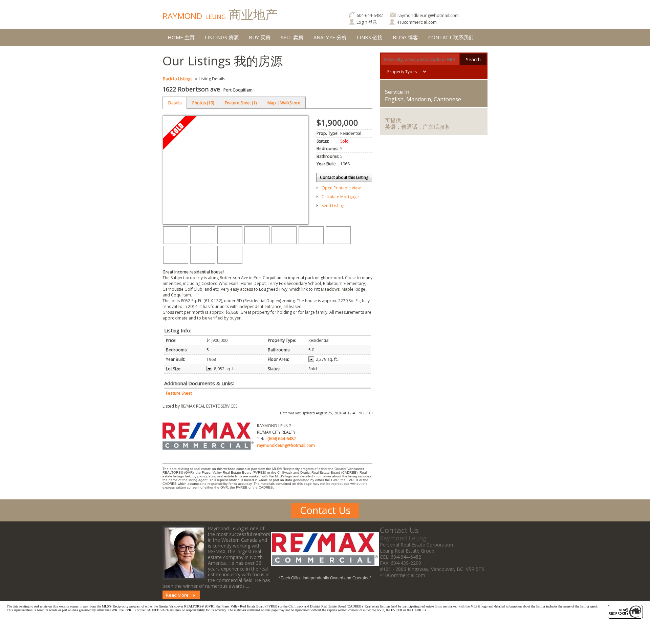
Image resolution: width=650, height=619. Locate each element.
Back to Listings (177, 79)
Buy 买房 (259, 37)
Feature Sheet (179, 393)
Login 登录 (366, 22)
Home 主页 (181, 37)
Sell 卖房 (292, 37)
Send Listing (333, 205)
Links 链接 (370, 37)
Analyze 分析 (330, 37)
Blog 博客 (405, 37)
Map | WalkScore (283, 103)
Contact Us (325, 510)
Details (174, 103)
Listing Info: (177, 330)
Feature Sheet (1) (241, 103)
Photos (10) (203, 103)
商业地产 (220, 14)
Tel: (260, 438)
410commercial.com (417, 22)
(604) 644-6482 (281, 438)
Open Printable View (341, 188)
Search (473, 59)
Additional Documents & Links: (199, 383)
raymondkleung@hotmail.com (428, 15)
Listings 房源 (222, 37)
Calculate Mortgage (340, 197)
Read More (177, 595)
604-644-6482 (369, 15)
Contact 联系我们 (451, 37)
